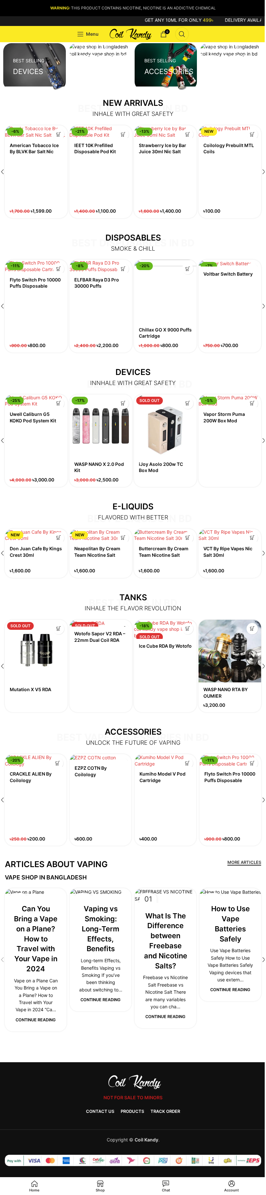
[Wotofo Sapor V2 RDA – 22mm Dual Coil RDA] (100, 623)
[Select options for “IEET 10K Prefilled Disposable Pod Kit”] (123, 134)
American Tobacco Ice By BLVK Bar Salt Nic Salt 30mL (34, 152)
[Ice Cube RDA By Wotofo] (165, 629)
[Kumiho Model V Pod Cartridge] (165, 760)
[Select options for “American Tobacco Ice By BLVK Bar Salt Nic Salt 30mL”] (58, 134)
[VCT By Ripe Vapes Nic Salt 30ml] (230, 535)
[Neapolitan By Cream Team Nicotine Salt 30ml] (100, 535)
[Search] (182, 34)
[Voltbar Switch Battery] (230, 263)
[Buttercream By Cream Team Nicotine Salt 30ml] (165, 535)
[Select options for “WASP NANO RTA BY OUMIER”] (252, 628)
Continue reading (36, 1019)
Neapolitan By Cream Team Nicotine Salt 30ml (97, 555)
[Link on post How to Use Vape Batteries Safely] (230, 892)
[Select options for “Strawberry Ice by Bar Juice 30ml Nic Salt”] (187, 134)
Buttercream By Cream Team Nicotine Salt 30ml (163, 555)
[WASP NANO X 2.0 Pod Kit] (100, 425)
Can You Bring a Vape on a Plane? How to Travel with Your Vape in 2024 (35, 938)
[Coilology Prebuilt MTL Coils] (230, 131)
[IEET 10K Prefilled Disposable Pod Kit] (100, 131)
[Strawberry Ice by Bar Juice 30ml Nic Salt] (165, 131)
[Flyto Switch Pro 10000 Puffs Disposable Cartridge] (36, 266)
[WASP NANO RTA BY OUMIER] (230, 651)
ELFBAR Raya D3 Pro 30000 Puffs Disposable (96, 286)
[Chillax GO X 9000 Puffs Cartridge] (165, 291)
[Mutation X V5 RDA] (36, 651)
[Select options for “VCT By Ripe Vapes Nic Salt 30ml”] (252, 537)
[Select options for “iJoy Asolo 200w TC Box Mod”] (187, 403)
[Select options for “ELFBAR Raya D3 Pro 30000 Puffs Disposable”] (123, 268)
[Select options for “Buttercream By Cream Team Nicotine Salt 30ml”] (187, 537)
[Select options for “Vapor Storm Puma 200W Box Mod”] (252, 403)
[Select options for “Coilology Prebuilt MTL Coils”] (252, 134)
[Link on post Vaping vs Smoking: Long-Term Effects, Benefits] (100, 892)
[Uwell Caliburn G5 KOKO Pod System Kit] (36, 400)
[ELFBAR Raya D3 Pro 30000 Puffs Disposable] (100, 266)
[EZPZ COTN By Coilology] (100, 757)
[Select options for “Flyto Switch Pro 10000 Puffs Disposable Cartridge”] (58, 268)
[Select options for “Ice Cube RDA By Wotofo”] (187, 628)
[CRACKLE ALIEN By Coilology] (35, 760)
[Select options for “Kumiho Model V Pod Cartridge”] (187, 763)
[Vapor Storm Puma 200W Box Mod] (230, 400)
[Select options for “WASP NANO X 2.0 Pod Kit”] (123, 403)
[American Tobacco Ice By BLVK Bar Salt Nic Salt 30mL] (36, 131)
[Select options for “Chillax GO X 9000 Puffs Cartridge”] (187, 268)
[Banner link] (34, 66)
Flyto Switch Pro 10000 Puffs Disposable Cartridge (35, 286)
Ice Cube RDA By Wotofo (165, 646)
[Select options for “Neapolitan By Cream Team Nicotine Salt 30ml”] (123, 537)
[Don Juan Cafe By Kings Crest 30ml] (36, 535)
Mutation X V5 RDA (30, 689)
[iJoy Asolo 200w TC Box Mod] (165, 425)
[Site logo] (129, 33)
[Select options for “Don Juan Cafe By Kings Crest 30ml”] (58, 537)
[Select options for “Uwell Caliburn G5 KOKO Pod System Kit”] (58, 403)
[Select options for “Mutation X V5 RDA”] (58, 628)
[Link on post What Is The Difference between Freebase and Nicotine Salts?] (165, 895)
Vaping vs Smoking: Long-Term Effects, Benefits (100, 928)
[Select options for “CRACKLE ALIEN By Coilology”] (57, 763)
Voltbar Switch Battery (228, 274)
